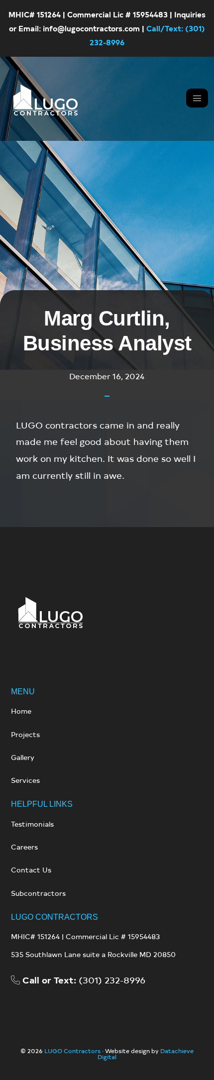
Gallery (22, 757)
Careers (24, 847)
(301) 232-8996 (83, 979)
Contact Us (31, 869)
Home (21, 711)
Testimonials (32, 824)
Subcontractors (38, 893)
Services (25, 780)
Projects (25, 734)
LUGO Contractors (72, 1051)
